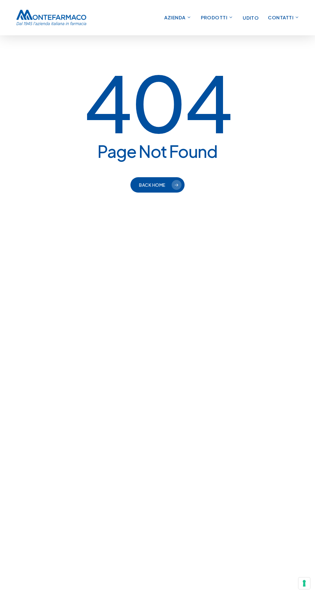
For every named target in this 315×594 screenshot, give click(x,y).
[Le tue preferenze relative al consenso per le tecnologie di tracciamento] (304, 583)
